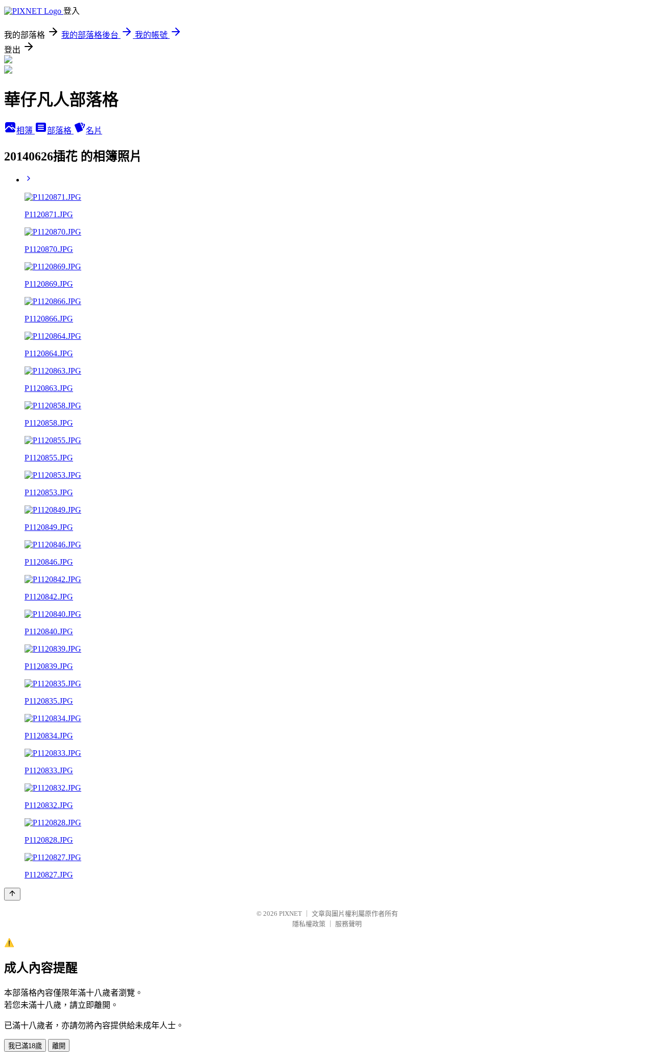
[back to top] (12, 894)
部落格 (60, 130)
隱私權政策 (308, 924)
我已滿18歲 (25, 1046)
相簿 (25, 130)
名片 (94, 130)
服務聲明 (348, 924)
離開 (58, 1046)
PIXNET (290, 913)
